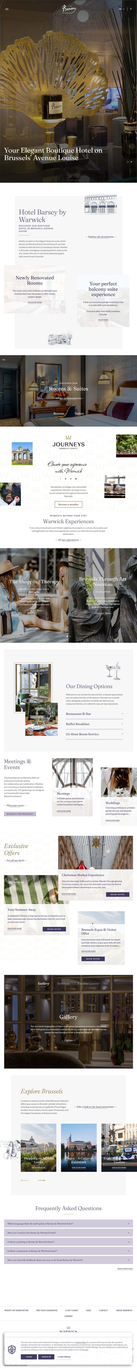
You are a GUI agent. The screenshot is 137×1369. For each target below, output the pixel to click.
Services (63, 983)
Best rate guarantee (47, 1310)
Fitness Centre (88, 983)
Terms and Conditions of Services (15, 1365)
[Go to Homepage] (68, 9)
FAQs (88, 1310)
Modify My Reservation (16, 1310)
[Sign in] (130, 8)
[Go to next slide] (41, 1180)
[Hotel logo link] (68, 1331)
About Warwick (124, 1310)
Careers (68, 1316)
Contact (103, 1310)
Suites (79, 413)
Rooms (58, 413)
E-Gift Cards (72, 1310)
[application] (68, 1348)
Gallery (43, 983)
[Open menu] (6, 9)
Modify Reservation (122, 1365)
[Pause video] (131, 162)
